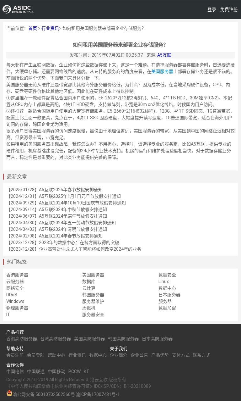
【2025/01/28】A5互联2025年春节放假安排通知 (54, 189)
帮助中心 (56, 355)
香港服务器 (17, 274)
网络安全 (15, 288)
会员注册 (15, 355)
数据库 (88, 281)
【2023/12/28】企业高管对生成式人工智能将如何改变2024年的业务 (73, 249)
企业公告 (139, 355)
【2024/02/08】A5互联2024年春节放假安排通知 (54, 235)
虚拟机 (88, 307)
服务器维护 (93, 301)
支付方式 (181, 355)
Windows (15, 301)
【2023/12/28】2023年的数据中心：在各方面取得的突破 (62, 242)
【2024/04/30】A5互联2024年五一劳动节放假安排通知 (61, 222)
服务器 (165, 301)
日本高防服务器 (157, 338)
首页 (32, 28)
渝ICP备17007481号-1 (98, 394)
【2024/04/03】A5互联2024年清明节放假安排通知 (56, 229)
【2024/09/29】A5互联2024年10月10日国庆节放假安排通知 (66, 202)
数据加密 (167, 307)
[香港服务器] (18, 9)
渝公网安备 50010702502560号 (44, 394)
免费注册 (229, 9)
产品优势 (160, 355)
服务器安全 (93, 314)
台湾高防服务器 (55, 338)
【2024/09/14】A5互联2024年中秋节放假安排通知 (56, 209)
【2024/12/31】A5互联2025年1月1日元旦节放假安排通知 (63, 196)
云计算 (88, 288)
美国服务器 (162, 71)
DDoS (11, 294)
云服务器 (15, 281)
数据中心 (167, 288)
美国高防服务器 (89, 338)
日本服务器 (169, 294)
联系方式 (201, 355)
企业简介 (118, 355)
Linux (163, 281)
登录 (211, 9)
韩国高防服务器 (123, 338)
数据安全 (167, 274)
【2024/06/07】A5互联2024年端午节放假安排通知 (56, 216)
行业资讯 (50, 28)
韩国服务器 (93, 294)
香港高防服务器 (21, 338)
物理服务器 (17, 307)
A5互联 (164, 55)
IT (8, 314)
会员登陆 (36, 355)
